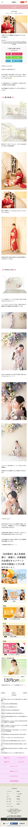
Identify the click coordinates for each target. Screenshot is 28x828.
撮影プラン (7, 757)
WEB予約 (22, 2)
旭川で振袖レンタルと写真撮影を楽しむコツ (9, 706)
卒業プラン (7, 762)
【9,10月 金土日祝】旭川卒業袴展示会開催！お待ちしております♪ (13, 740)
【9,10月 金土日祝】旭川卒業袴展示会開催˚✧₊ (9, 703)
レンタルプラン (21, 757)
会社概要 (18, 796)
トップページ (9, 791)
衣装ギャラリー (14, 771)
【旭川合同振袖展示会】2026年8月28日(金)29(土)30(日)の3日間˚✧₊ (14, 734)
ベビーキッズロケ (10, 806)
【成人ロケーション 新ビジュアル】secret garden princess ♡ (12, 737)
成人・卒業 (9, 801)
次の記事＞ (25, 692)
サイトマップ (19, 801)
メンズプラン (21, 762)
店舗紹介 (18, 791)
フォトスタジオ (13, 41)
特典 (15, 44)
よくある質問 (19, 793)
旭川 (13, 44)
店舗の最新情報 (14, 781)
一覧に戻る (13, 692)
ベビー (8, 793)
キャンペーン (4, 41)
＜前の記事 (3, 692)
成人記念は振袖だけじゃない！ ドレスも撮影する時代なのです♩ (13, 752)
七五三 (8, 796)
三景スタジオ (18, 41)
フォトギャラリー (14, 776)
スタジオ (8, 41)
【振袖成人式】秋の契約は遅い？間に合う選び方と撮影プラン (12, 713)
